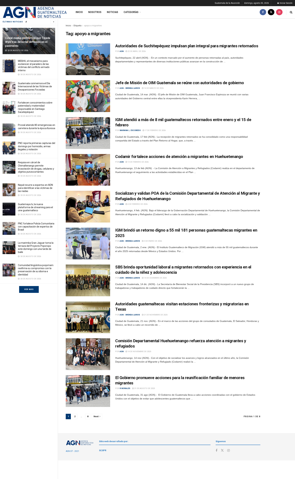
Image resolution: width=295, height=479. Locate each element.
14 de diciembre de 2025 (155, 278)
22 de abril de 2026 (136, 51)
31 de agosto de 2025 (144, 388)
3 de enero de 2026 (152, 241)
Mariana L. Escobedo (130, 130)
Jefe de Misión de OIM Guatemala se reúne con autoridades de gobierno (179, 82)
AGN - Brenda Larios (130, 88)
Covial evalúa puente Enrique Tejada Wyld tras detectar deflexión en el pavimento (27, 41)
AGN (122, 51)
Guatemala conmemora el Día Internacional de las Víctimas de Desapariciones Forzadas (35, 86)
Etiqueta (77, 25)
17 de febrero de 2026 (155, 130)
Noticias (112, 12)
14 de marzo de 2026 (153, 88)
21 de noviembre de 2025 (155, 315)
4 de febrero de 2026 (137, 204)
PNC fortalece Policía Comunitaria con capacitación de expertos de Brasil (36, 226)
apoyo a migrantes (93, 25)
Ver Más (29, 289)
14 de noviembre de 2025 (139, 351)
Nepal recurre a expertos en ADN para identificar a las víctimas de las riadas (35, 188)
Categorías (131, 12)
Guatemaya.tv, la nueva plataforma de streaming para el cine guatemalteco (35, 207)
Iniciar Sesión (285, 3)
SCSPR (102, 450)
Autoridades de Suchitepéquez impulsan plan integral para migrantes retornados (186, 46)
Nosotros (94, 12)
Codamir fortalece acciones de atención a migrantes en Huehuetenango (179, 156)
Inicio (79, 12)
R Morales (125, 388)
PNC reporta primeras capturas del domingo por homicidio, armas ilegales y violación (36, 146)
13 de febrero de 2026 (138, 162)
